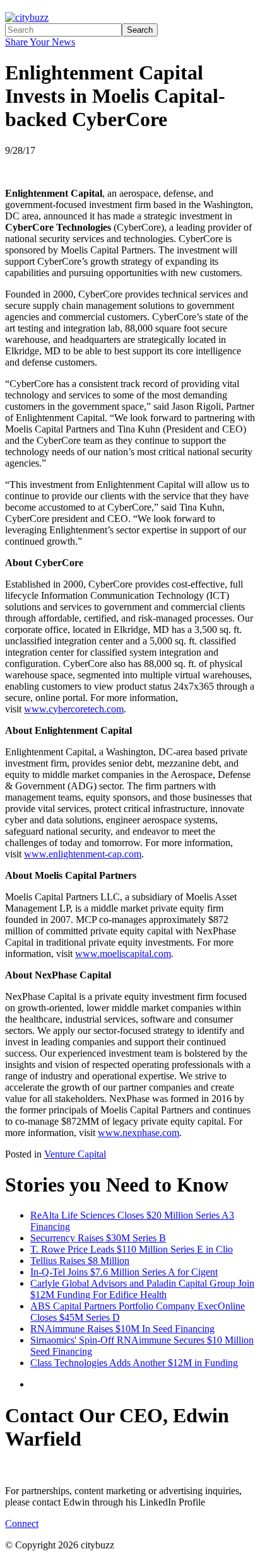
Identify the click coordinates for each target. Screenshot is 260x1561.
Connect (21, 1523)
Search (140, 30)
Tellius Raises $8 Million (79, 1260)
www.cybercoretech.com (74, 709)
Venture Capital (75, 1154)
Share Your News (40, 42)
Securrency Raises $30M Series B (98, 1238)
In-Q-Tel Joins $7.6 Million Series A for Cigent (124, 1272)
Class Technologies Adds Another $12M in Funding (134, 1362)
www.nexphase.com (138, 1132)
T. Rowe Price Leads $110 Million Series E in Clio (131, 1249)
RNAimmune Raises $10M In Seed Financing (122, 1328)
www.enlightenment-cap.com (82, 854)
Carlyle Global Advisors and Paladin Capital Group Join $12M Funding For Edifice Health (142, 1289)
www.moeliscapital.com (123, 953)
